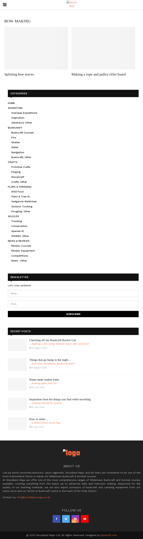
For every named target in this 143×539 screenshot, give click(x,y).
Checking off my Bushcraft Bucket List (52, 340)
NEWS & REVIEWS (18, 240)
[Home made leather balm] (17, 384)
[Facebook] (56, 519)
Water (14, 147)
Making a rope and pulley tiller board (99, 74)
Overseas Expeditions (24, 112)
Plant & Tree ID (20, 196)
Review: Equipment (23, 250)
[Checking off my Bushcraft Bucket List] (17, 344)
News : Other (19, 260)
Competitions (19, 255)
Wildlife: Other (20, 236)
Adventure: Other (21, 122)
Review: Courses (21, 245)
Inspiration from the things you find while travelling (60, 399)
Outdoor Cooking (21, 206)
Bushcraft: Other (21, 157)
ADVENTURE (15, 108)
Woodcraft (17, 177)
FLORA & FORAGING (19, 186)
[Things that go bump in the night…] (17, 364)
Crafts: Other (19, 181)
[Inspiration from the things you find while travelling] (17, 404)
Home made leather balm (44, 379)
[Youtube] (85, 519)
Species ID (17, 231)
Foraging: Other (20, 211)
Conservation (19, 226)
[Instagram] (75, 519)
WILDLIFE (13, 216)
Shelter (15, 142)
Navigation (17, 152)
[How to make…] (17, 423)
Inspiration (17, 117)
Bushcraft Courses (22, 132)
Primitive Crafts (20, 167)
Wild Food (17, 191)
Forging (16, 171)
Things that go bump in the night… (50, 359)
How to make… (38, 419)
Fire (13, 137)
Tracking (16, 221)
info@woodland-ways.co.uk (33, 497)
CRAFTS (12, 162)
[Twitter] (66, 519)
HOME (11, 103)
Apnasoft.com (108, 535)
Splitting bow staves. (19, 74)
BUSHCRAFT (15, 127)
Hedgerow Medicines (24, 201)
